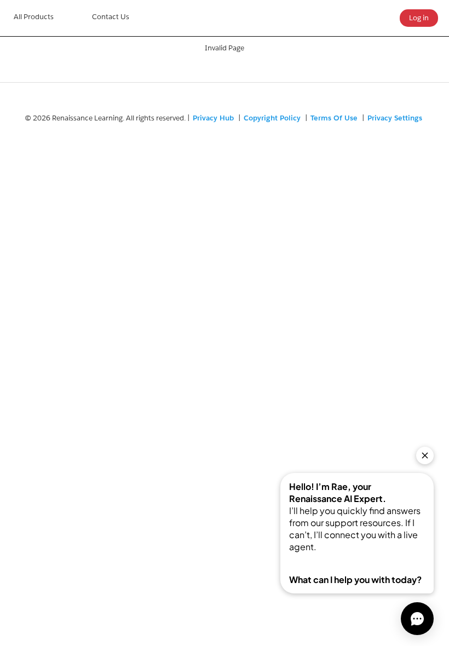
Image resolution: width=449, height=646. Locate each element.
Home (33, 18)
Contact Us (110, 16)
